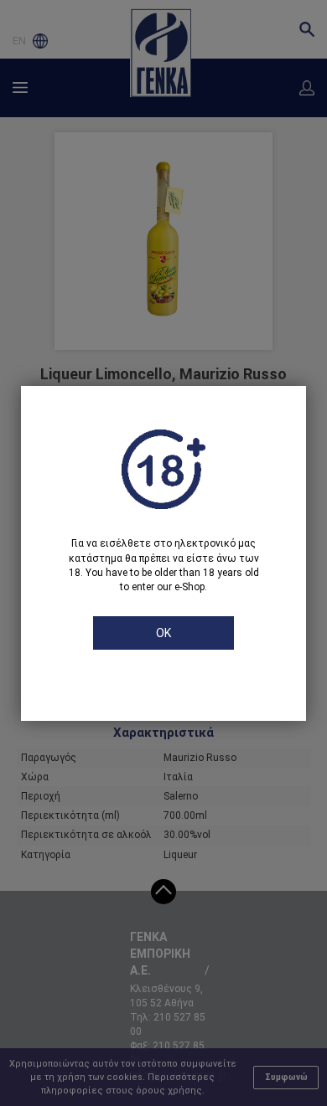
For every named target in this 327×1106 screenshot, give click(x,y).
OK (163, 633)
